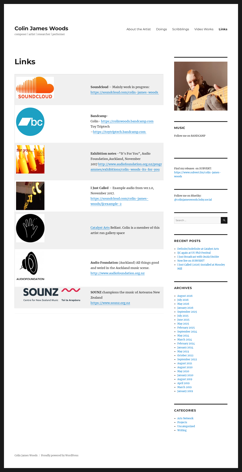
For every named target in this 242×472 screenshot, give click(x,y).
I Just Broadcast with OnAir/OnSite (198, 256)
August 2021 (184, 363)
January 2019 (185, 391)
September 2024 (187, 331)
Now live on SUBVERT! (191, 260)
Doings (161, 29)
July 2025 (182, 315)
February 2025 (186, 327)
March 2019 (184, 387)
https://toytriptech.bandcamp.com (119, 132)
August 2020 (184, 367)
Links (223, 29)
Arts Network (185, 418)
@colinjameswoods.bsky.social (193, 199)
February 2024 (186, 343)
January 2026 (185, 307)
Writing (182, 430)
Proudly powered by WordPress (59, 455)
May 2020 (183, 371)
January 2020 (185, 375)
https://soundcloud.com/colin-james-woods (125, 92)
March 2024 (184, 339)
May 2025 (183, 323)
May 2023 (183, 351)
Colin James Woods (41, 28)
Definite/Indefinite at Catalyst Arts (198, 248)
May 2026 (183, 303)
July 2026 (183, 299)
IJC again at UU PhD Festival (194, 252)
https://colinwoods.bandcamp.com (127, 121)
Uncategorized (186, 426)
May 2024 (183, 335)
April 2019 (183, 383)
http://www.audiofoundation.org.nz (118, 273)
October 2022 (185, 355)
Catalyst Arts (100, 227)
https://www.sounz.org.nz (110, 303)
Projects (182, 422)
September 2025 (187, 311)
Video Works (203, 29)
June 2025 (183, 319)
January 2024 (185, 347)
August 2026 (185, 296)
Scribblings (180, 29)
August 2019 (184, 379)
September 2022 (187, 359)
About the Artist (138, 29)
